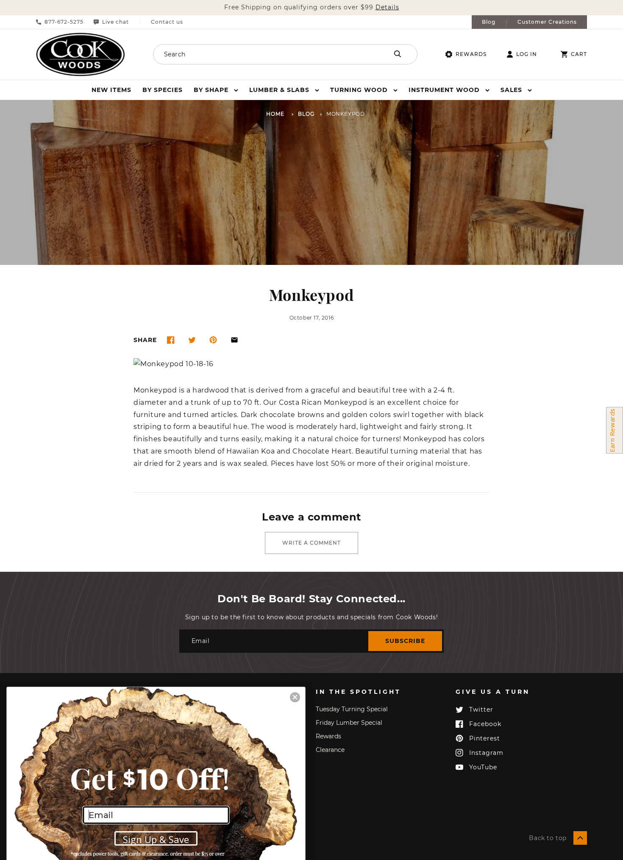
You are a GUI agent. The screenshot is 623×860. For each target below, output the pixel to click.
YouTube (483, 767)
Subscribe (405, 641)
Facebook (485, 724)
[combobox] (259, 54)
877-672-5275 (63, 22)
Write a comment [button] (311, 543)
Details (387, 7)
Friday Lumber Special (349, 723)
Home (275, 114)
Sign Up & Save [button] (156, 839)
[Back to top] (580, 838)
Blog (488, 22)
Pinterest (484, 738)
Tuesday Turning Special (352, 709)
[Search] (397, 54)
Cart (579, 54)
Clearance (330, 750)
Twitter (481, 709)
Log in (526, 54)
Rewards (471, 54)
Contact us (167, 22)
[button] (216, 90)
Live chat (115, 22)
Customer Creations (547, 22)
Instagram (486, 753)
